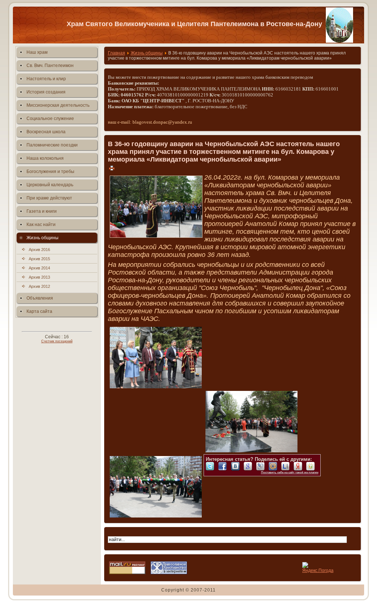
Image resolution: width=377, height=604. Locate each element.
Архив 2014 (39, 268)
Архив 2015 (39, 259)
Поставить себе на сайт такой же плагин (289, 472)
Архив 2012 (39, 286)
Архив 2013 (39, 277)
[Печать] (111, 167)
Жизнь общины (147, 53)
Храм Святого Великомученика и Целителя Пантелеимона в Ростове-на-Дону (194, 24)
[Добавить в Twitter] (212, 466)
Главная (116, 53)
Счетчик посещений (57, 341)
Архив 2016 (39, 249)
